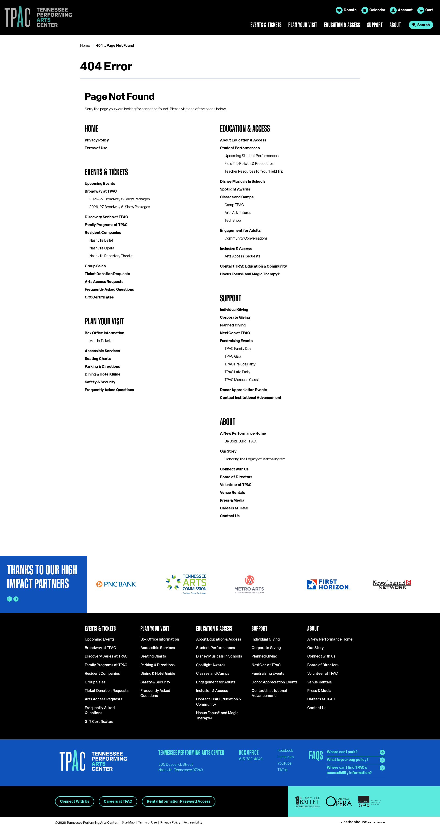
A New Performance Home (243, 434)
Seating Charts (98, 359)
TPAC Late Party (237, 372)
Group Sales (95, 266)
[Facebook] (285, 751)
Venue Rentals (232, 493)
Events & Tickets (265, 24)
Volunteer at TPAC (236, 485)
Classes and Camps (236, 197)
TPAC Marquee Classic (242, 380)
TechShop (233, 221)
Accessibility (193, 822)
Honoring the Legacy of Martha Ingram (255, 459)
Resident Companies (103, 233)
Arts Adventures (238, 213)
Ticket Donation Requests (107, 274)
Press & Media (232, 501)
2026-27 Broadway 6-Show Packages (119, 207)
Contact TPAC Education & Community (253, 266)
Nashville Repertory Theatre (111, 256)
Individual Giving (234, 310)
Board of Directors (236, 477)
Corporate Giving (235, 318)
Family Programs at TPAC (106, 225)
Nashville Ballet (101, 241)
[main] (220, 295)
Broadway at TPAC (101, 191)
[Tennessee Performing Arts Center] (36, 17)
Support (375, 24)
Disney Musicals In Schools (242, 182)
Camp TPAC (234, 205)
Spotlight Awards (235, 189)
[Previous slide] (9, 599)
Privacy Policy (97, 140)
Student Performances (240, 148)
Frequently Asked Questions (109, 290)
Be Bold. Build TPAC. (241, 441)
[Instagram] (286, 757)
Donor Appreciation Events (243, 390)
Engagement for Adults (240, 231)
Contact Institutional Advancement (250, 398)
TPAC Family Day (238, 349)
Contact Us (229, 516)
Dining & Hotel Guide (103, 374)
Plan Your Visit (302, 24)
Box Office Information (104, 333)
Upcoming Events (100, 184)
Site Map (128, 822)
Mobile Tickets (100, 341)
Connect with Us (234, 469)
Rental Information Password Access (178, 802)
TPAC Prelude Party (240, 364)
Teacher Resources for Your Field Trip (254, 172)
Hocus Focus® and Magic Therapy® (250, 274)
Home (85, 46)
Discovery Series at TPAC (106, 217)
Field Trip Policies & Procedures (249, 164)
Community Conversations (246, 238)
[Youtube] (285, 763)
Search (423, 25)
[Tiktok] (283, 770)
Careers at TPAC (234, 508)
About (395, 24)
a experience (363, 822)
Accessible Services (102, 351)
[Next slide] (16, 599)
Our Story (228, 451)
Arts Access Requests (104, 282)
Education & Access (342, 24)
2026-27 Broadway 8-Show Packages (119, 199)
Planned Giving (233, 325)
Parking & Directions (102, 367)
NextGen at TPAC (235, 333)
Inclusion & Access (236, 249)
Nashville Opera (101, 248)
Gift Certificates (99, 297)
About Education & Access (243, 140)
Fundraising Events (236, 341)
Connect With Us (74, 802)
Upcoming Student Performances (252, 156)
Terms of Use (96, 148)
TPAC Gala (233, 357)
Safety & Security (100, 382)
